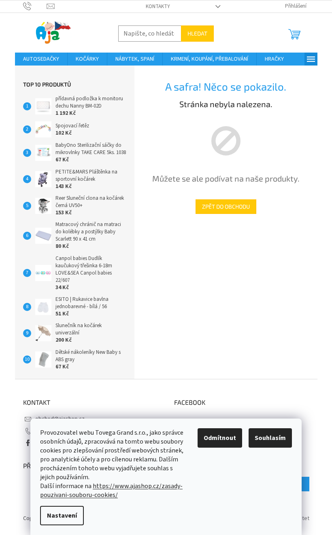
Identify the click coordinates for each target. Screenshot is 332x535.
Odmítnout (220, 437)
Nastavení (62, 515)
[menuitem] (41, 59)
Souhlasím (270, 437)
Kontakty (158, 6)
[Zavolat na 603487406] (35, 6)
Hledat (197, 33)
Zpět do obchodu (226, 206)
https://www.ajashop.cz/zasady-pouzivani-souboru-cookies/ (111, 490)
